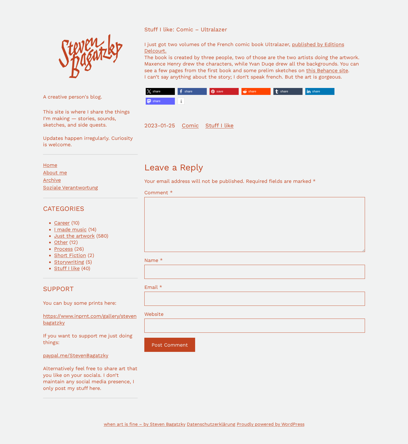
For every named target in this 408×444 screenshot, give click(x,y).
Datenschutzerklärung (211, 424)
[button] (160, 91)
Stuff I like (67, 268)
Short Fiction (70, 255)
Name (153, 260)
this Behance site (327, 70)
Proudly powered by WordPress (270, 424)
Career (62, 223)
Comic (190, 125)
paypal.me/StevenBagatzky (75, 355)
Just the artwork (74, 236)
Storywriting (69, 262)
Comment (158, 192)
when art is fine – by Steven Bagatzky (144, 424)
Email (153, 287)
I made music (70, 229)
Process (63, 249)
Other (61, 242)
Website (153, 314)
